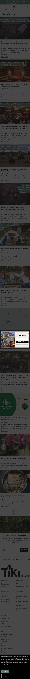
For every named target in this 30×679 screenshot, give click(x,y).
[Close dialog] (28, 333)
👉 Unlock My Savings (22, 341)
